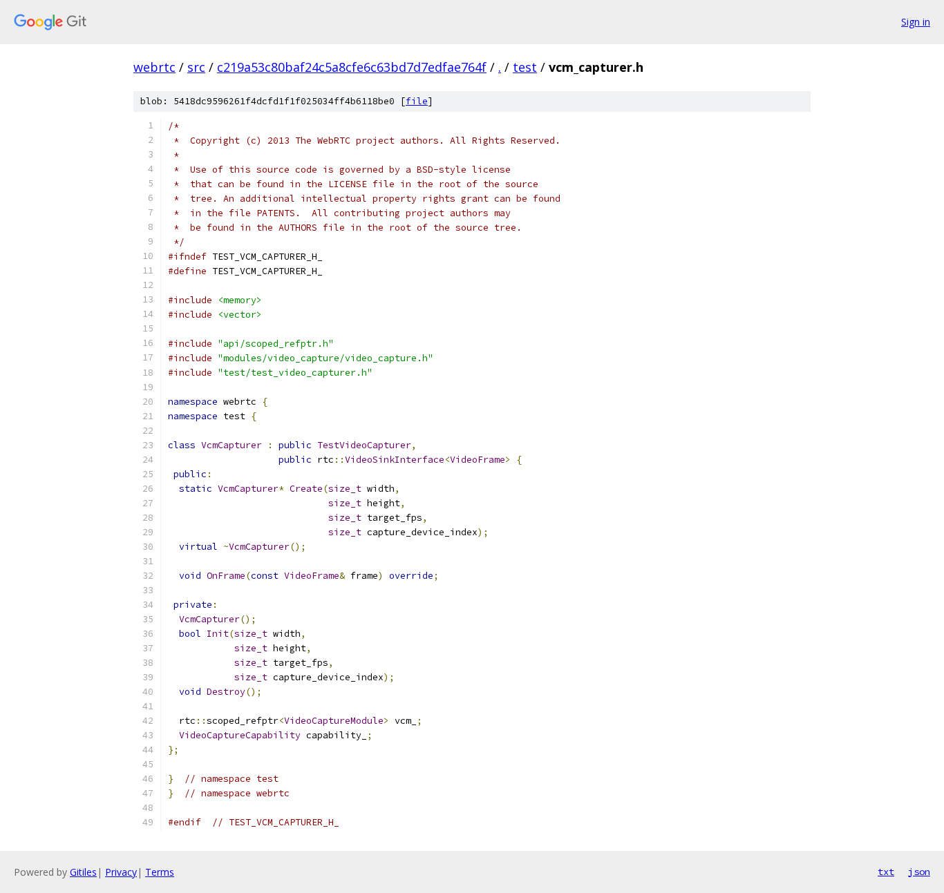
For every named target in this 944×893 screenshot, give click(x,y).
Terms (159, 871)
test (525, 67)
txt (886, 871)
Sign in (915, 21)
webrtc (154, 67)
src (196, 67)
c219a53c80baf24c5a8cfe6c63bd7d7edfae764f (352, 67)
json (919, 871)
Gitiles (83, 871)
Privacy (121, 871)
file (417, 101)
